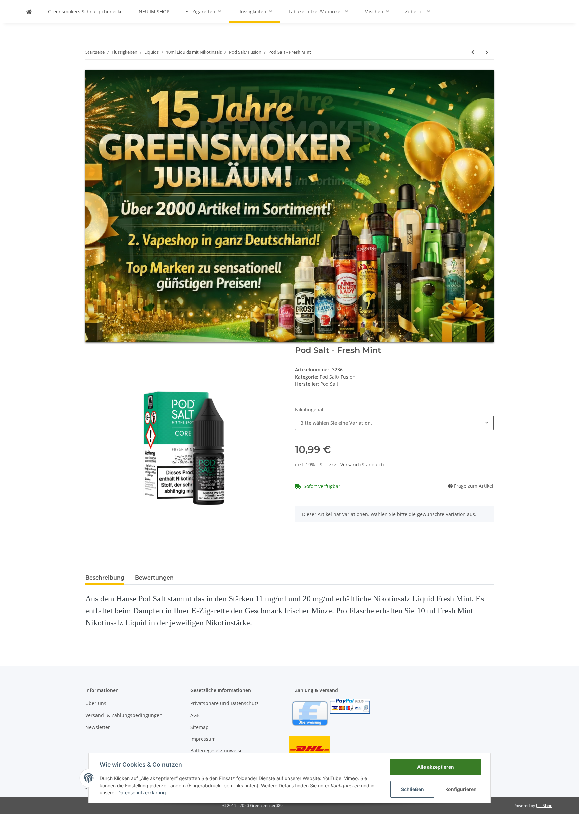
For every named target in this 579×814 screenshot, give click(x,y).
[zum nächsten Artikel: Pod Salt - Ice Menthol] (487, 52)
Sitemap (199, 727)
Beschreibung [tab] (104, 577)
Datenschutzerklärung (141, 792)
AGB (195, 715)
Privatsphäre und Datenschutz (224, 703)
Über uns (95, 703)
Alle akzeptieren (435, 767)
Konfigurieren (461, 789)
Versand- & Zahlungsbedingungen (124, 715)
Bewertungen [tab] (154, 577)
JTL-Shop (544, 805)
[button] (394, 423)
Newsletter (97, 727)
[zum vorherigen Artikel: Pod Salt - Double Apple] (473, 52)
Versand (350, 464)
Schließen (412, 789)
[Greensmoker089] (29, 11)
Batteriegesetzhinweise (216, 750)
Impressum (203, 739)
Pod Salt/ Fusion (338, 377)
